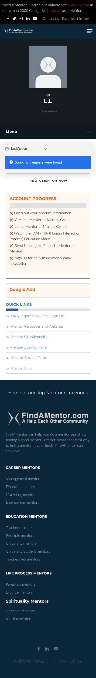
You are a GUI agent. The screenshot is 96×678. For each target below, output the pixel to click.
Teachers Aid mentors (23, 559)
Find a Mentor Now (48, 180)
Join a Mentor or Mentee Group (40, 226)
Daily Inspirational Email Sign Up (37, 316)
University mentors (21, 543)
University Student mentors (28, 551)
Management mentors (23, 479)
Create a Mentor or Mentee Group (42, 220)
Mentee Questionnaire (28, 347)
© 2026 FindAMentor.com (35, 662)
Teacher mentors (19, 528)
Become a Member (75, 18)
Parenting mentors (20, 584)
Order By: (13, 149)
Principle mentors (20, 535)
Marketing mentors (21, 495)
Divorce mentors (19, 592)
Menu (11, 131)
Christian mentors (20, 611)
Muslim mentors (19, 619)
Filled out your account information (42, 213)
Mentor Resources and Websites (36, 326)
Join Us (55, 11)
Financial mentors (20, 487)
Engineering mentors (22, 502)
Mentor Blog (20, 368)
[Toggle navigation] (90, 31)
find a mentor (78, 5)
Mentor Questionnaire (28, 337)
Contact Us (51, 18)
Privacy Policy (70, 662)
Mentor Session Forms (29, 358)
